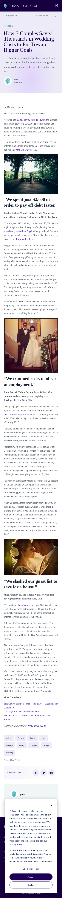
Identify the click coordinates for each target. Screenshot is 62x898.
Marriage (9, 745)
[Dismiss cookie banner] (51, 805)
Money (21, 745)
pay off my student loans (22, 239)
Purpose (34, 745)
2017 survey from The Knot (31, 120)
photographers (23, 605)
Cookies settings (31, 868)
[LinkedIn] (51, 772)
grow (16, 79)
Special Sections (39, 16)
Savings (46, 745)
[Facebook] (36, 772)
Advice (8, 738)
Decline (31, 885)
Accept (31, 877)
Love (43, 738)
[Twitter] (43, 772)
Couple (32, 738)
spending (9, 753)
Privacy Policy (15, 844)
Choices (20, 738)
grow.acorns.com (37, 726)
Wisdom (9, 26)
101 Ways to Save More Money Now (21, 711)
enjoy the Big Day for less (23, 150)
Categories (10, 16)
